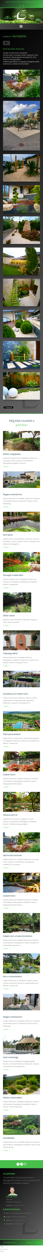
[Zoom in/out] (7, 1249)
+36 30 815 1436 (15, 2)
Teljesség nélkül (10, 653)
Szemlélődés (8, 1138)
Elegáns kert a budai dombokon (17, 936)
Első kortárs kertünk (12, 855)
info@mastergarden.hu (31, 2)
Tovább (5, 466)
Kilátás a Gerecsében (12, 1097)
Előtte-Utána (9, 615)
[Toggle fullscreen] (5, 1249)
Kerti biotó (8, 534)
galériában (22, 425)
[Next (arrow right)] (3, 1251)
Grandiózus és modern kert (15, 693)
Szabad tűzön (9, 774)
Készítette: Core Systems (33, 1242)
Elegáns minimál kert (12, 494)
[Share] (3, 1249)
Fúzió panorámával (11, 734)
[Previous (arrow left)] (1, 1251)
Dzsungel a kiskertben (13, 575)
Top (1, 1246)
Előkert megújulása (12, 454)
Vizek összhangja (10, 1057)
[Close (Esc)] (1, 1249)
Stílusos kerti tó (10, 815)
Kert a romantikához (12, 976)
